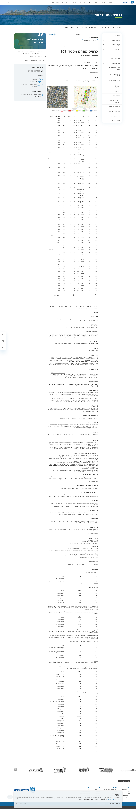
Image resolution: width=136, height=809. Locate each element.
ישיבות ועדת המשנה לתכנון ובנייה (115, 101)
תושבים (103, 2)
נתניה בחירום (65, 2)
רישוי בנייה (117, 49)
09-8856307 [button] (34, 82)
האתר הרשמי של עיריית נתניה (113, 27)
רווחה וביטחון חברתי (125, 789)
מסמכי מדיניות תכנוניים (114, 111)
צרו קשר (90, 2)
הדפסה (51, 34)
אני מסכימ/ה (22, 804)
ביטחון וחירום (97, 789)
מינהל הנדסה (93, 27)
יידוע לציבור (117, 91)
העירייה (110, 2)
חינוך (129, 791)
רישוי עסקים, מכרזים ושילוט (110, 789)
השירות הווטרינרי (126, 795)
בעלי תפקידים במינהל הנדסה (114, 68)
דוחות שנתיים (116, 96)
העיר (117, 2)
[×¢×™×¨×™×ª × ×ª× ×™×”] (128, 2)
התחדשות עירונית (82, 27)
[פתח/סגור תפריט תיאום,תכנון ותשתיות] (103, 58)
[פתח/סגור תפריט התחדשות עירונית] (103, 40)
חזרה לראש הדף (125, 781)
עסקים (96, 2)
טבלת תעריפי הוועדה (114, 80)
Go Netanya (74, 2)
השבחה (118, 54)
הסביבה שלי (82, 2)
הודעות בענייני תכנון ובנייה (115, 75)
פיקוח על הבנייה (116, 45)
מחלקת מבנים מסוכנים (114, 107)
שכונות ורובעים (126, 799)
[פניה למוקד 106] (3, 335)
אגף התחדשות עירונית (90, 40)
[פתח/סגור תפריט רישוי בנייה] (103, 49)
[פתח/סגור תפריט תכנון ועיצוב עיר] (103, 63)
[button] (2, 2)
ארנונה (128, 793)
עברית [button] (8, 2)
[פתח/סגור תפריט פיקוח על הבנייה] (103, 44)
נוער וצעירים (127, 797)
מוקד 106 (87, 789)
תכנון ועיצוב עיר (116, 63)
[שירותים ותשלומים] (3, 341)
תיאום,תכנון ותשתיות (115, 58)
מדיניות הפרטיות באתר (126, 804)
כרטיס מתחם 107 (69, 27)
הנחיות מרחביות (116, 35)
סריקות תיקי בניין (116, 120)
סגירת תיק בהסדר (115, 116)
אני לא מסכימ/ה (113, 804)
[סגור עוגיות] (16, 793)
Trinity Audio (65, 46)
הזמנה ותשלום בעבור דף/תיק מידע (114, 85)
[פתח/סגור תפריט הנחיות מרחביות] (103, 35)
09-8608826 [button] (33, 79)
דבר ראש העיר (55, 2)
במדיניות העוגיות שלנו (113, 799)
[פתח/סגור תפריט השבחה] (103, 53)
